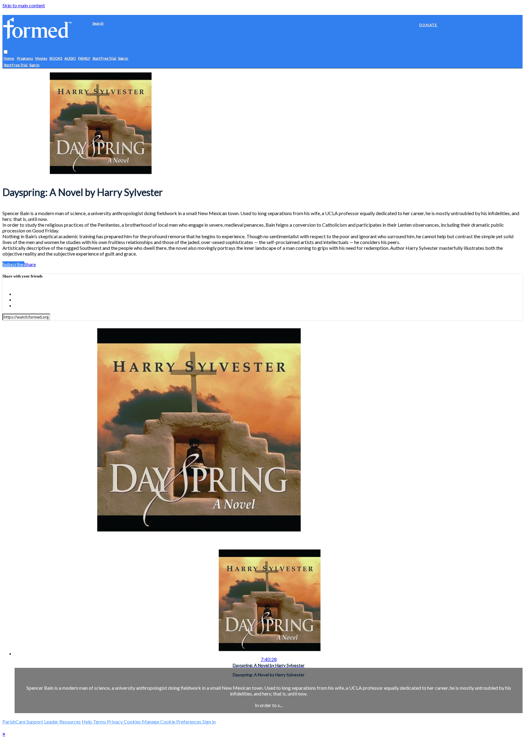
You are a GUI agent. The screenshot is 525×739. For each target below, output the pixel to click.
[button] (6, 52)
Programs (25, 58)
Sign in (123, 58)
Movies (41, 58)
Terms (100, 721)
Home (9, 58)
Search (98, 23)
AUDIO (70, 58)
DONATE (428, 25)
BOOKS (56, 58)
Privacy (115, 721)
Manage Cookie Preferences (172, 721)
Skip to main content (23, 5)
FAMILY (84, 58)
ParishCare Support (22, 721)
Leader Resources (62, 721)
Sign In (34, 65)
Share (30, 264)
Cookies (133, 721)
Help (87, 721)
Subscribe (13, 264)
